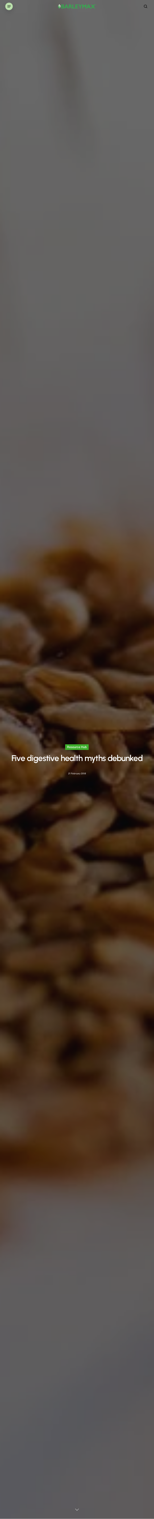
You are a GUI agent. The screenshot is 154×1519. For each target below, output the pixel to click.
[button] (9, 6)
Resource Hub (77, 747)
